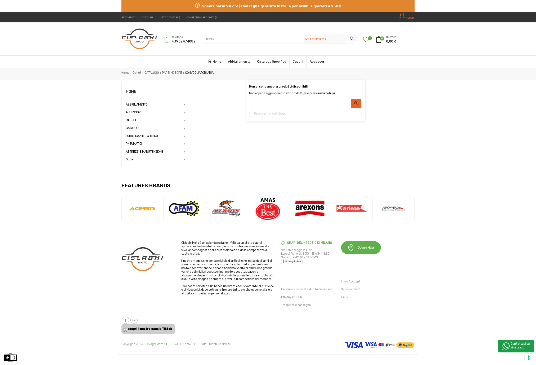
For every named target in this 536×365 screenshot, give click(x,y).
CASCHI (131, 120)
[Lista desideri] (369, 39)
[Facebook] (125, 320)
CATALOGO (133, 128)
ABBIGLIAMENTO (137, 104)
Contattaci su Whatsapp (520, 345)
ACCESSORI (133, 112)
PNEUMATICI (134, 144)
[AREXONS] (310, 208)
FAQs (344, 297)
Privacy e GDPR (291, 297)
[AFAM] (184, 208)
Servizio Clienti (351, 289)
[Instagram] (134, 320)
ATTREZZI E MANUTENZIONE (144, 151)
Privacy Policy (293, 261)
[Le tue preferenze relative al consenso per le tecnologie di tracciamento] (529, 358)
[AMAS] (268, 208)
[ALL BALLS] (226, 208)
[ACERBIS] (142, 208)
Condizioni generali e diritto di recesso (306, 289)
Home (131, 91)
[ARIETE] (351, 208)
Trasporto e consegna (296, 305)
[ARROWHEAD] (393, 208)
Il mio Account (350, 281)
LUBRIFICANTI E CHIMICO (142, 136)
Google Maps (366, 247)
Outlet (130, 159)
